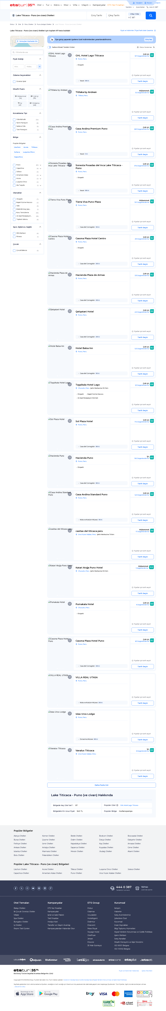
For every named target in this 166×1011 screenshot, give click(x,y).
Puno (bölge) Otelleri (44, 24)
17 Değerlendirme (142, 531)
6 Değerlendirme (142, 751)
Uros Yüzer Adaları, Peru (87, 534)
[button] (151, 15)
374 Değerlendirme (141, 166)
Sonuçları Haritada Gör (28, 41)
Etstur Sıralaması (146, 47)
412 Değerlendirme (142, 312)
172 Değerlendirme (142, 422)
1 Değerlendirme (142, 568)
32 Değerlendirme (142, 93)
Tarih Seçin (143, 81)
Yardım (129, 7)
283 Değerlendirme (141, 129)
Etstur (12, 24)
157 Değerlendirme (142, 56)
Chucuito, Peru (83, 388)
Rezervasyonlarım (153, 3)
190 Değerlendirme (141, 458)
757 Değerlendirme (141, 202)
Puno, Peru (82, 59)
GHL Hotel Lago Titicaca (129, 805)
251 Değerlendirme (142, 239)
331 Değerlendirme (142, 275)
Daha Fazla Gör (102, 785)
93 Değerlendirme (142, 385)
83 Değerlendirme (142, 641)
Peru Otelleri (29, 24)
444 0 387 (153, 7)
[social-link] (16, 888)
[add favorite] (70, 55)
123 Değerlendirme (142, 349)
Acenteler (140, 7)
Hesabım (139, 3)
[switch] (48, 47)
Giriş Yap (148, 39)
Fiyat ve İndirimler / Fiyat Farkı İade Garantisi (137, 30)
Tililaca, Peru (83, 95)
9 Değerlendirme (142, 605)
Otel (19, 24)
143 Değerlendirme (142, 495)
